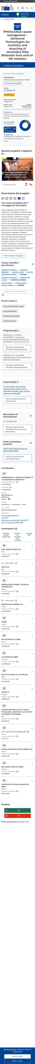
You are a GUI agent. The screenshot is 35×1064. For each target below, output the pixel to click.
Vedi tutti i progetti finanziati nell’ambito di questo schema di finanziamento (16, 429)
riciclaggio (23, 274)
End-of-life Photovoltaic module (13, 306)
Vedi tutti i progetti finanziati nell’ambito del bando (15, 458)
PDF (19, 816)
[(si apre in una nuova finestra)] (7, 7)
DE (3, 198)
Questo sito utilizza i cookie (13, 1049)
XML (19, 810)
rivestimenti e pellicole (18, 280)
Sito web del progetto (12, 83)
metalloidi (20, 285)
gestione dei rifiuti (18, 272)
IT (19, 198)
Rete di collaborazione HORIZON (13, 523)
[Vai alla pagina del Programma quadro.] (17, 26)
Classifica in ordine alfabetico (5, 535)
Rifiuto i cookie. (17, 1061)
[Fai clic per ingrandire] (32, 546)
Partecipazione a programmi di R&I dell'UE (16, 520)
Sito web (6, 518)
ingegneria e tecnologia (9, 270)
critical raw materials (10, 311)
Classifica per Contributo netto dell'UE (17, 537)
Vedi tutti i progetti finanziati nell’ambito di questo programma (16, 348)
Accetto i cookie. (17, 1056)
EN (7, 198)
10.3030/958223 (8, 90)
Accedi (18, 8)
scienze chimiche (21, 283)
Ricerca (27, 8)
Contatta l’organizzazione (11, 516)
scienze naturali (6, 283)
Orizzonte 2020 (9, 19)
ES (11, 198)
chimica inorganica (7, 285)
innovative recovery (9, 321)
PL (23, 198)
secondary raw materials (11, 316)
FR (15, 198)
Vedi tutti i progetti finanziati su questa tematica (16, 400)
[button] (23, 8)
